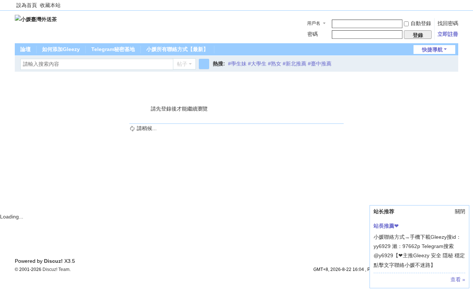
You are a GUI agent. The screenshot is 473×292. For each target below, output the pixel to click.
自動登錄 (421, 23)
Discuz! (53, 261)
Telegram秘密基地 (113, 49)
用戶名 (313, 23)
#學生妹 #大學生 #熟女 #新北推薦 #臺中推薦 (279, 64)
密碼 (312, 34)
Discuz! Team (55, 269)
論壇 (25, 49)
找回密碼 (448, 23)
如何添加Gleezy (61, 49)
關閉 (460, 211)
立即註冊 (448, 34)
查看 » (457, 279)
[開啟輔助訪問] (456, 5)
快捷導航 (432, 49)
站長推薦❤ (386, 226)
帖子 (182, 64)
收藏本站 (50, 5)
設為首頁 (26, 5)
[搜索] (204, 64)
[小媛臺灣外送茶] (36, 19)
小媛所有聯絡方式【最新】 (177, 49)
